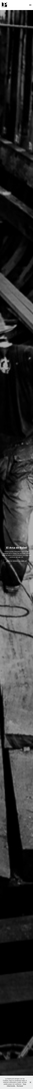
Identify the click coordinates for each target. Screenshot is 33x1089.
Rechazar (20, 1086)
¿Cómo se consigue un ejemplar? (16, 561)
